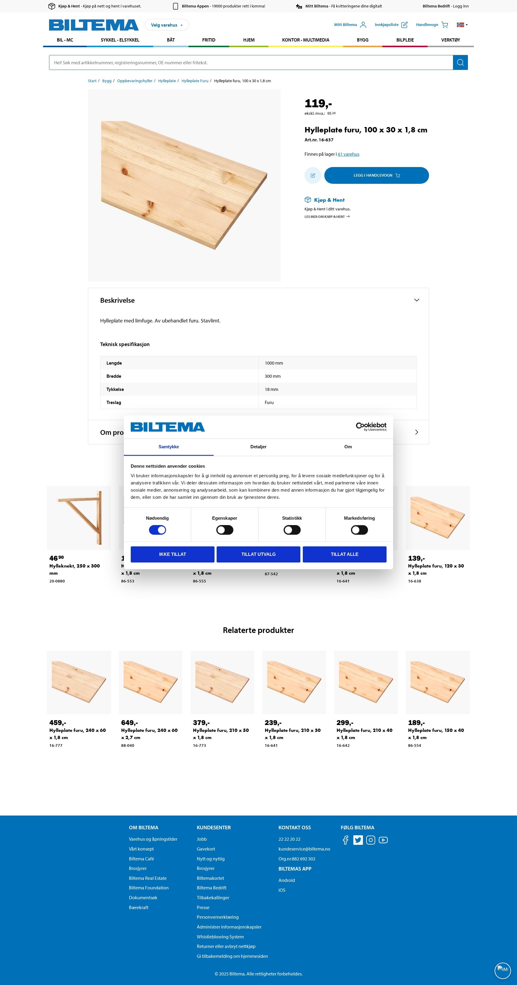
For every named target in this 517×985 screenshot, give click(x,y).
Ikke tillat (172, 554)
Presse (203, 907)
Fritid (208, 40)
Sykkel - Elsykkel (120, 40)
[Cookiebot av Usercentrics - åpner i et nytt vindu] (360, 427)
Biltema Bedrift (211, 888)
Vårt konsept (141, 849)
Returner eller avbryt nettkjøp (226, 946)
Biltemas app (295, 868)
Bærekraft (138, 907)
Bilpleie (405, 40)
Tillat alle (344, 554)
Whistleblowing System (220, 937)
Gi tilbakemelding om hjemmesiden (232, 956)
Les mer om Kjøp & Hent (325, 216)
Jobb (202, 839)
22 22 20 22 (289, 839)
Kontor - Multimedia (305, 40)
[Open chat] (502, 970)
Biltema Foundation (149, 888)
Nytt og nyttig (211, 859)
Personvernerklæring (218, 917)
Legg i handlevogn (373, 175)
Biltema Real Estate (148, 878)
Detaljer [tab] (258, 446)
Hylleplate (167, 80)
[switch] (224, 530)
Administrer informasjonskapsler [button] (229, 927)
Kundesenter (214, 827)
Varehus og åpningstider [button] (153, 839)
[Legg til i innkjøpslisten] (313, 175)
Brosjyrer (138, 868)
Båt (171, 40)
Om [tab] (348, 446)
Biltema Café (141, 859)
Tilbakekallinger (213, 897)
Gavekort (206, 849)
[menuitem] (65, 40)
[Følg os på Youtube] (383, 842)
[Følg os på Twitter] (358, 841)
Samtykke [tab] (169, 446)
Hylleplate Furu (195, 80)
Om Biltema (143, 827)
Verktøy (450, 40)
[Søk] (460, 62)
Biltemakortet (210, 878)
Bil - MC (65, 40)
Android (287, 880)
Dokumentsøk (143, 897)
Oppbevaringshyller (135, 80)
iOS (282, 890)
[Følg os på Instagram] (370, 841)
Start (92, 80)
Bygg (363, 40)
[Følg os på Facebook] (345, 841)
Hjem (249, 40)
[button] (462, 25)
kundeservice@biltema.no (304, 849)
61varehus (348, 154)
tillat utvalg (258, 554)
